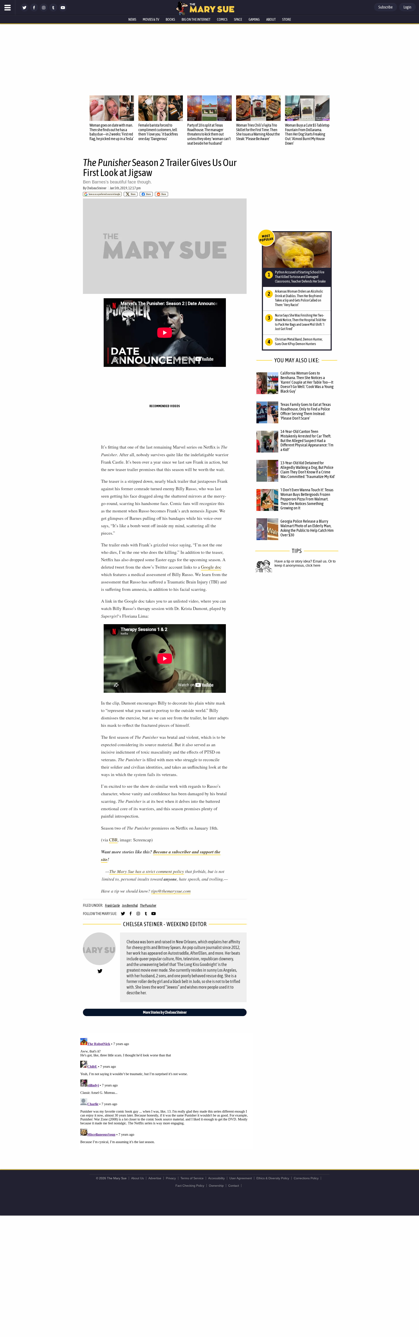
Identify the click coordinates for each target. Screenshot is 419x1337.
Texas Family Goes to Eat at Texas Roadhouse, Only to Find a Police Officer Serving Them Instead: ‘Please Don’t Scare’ (305, 411)
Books (170, 19)
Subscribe (385, 7)
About (271, 19)
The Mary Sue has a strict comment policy (146, 871)
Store (286, 19)
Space (238, 19)
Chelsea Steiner (96, 188)
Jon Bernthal (130, 905)
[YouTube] (63, 10)
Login (407, 7)
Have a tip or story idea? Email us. (301, 561)
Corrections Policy (306, 1178)
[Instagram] (44, 10)
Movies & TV (151, 19)
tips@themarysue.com (171, 891)
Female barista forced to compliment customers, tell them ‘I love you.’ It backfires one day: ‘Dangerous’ (158, 132)
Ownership (216, 1185)
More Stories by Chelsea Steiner (165, 1012)
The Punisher (148, 905)
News (132, 19)
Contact (233, 1185)
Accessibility (216, 1178)
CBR (113, 840)
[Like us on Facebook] (34, 10)
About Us (137, 1178)
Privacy (171, 1178)
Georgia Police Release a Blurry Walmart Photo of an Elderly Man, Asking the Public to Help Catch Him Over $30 (307, 528)
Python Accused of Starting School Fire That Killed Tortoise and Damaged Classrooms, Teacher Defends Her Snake (300, 276)
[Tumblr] (53, 10)
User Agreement (240, 1178)
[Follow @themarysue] (24, 10)
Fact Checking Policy (189, 1185)
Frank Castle (112, 905)
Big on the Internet (196, 19)
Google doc (211, 567)
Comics (222, 19)
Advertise (154, 1178)
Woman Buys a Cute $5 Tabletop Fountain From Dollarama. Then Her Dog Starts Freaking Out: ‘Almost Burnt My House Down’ (307, 134)
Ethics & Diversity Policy (272, 1178)
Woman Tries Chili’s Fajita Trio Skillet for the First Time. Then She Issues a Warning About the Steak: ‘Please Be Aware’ (258, 132)
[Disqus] (166, 1090)
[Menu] (7, 7)
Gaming (254, 19)
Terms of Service (192, 1178)
